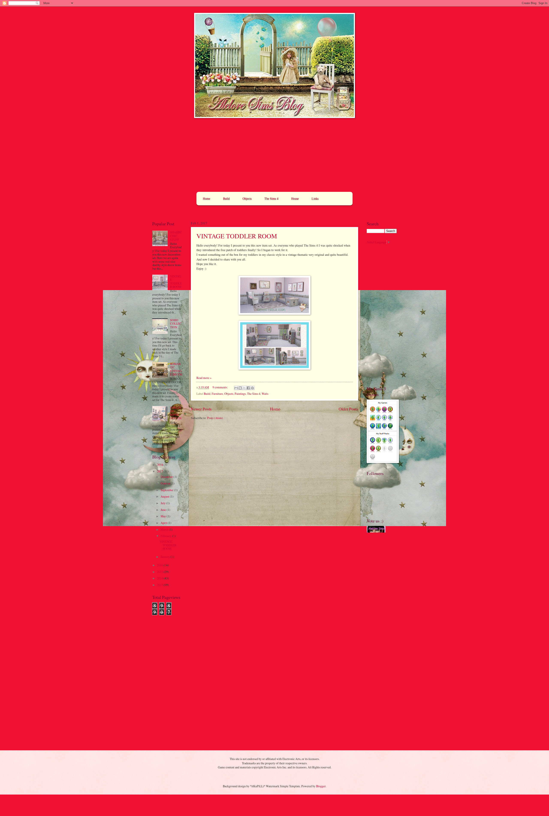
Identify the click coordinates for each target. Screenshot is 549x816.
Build (226, 198)
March (165, 529)
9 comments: (220, 387)
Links (315, 198)
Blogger (321, 786)
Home (206, 198)
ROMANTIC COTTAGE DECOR (176, 369)
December (167, 477)
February (166, 536)
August (165, 496)
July (163, 503)
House (295, 198)
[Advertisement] (274, 155)
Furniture (217, 394)
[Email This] (236, 388)
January (165, 557)
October (166, 483)
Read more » (203, 378)
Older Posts (348, 409)
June (164, 510)
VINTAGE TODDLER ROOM (236, 236)
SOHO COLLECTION (175, 323)
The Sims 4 (271, 198)
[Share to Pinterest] (252, 388)
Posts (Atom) (215, 418)
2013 (160, 585)
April (164, 523)
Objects (247, 198)
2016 (160, 565)
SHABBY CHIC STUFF (176, 235)
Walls (265, 394)
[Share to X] (244, 388)
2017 (160, 471)
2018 (160, 465)
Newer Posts (201, 409)
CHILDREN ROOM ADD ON (175, 413)
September (167, 490)
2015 (160, 572)
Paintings (240, 394)
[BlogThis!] (240, 388)
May (164, 516)
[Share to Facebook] (248, 388)
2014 (160, 578)
